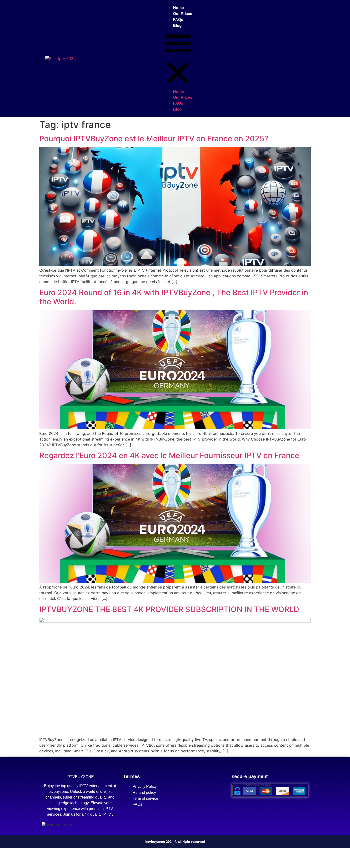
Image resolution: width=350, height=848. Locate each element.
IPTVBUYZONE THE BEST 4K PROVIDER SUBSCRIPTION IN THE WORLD (169, 609)
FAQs (178, 20)
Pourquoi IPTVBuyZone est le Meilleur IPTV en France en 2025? (153, 138)
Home (178, 8)
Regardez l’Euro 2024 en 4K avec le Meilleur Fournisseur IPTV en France (169, 455)
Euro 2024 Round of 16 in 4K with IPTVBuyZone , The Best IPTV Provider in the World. (173, 297)
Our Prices (182, 14)
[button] (178, 58)
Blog (177, 26)
